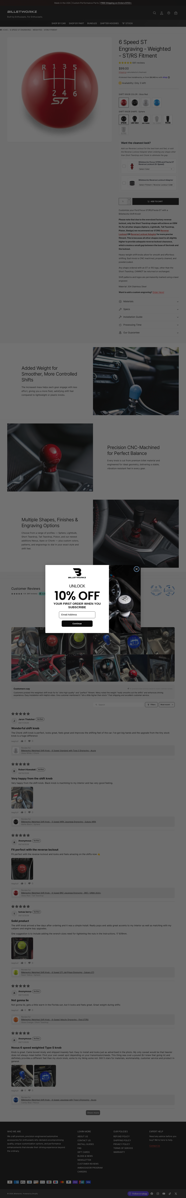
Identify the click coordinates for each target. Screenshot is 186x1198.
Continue (77, 623)
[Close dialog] (136, 569)
